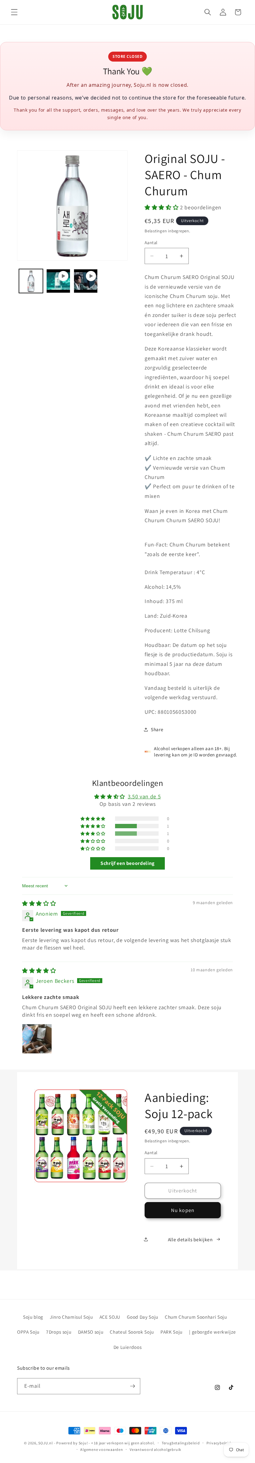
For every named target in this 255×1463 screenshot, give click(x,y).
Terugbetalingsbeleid (181, 1443)
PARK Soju (171, 1332)
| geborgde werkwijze (212, 1332)
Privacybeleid (218, 1443)
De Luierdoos (128, 1347)
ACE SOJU (110, 1317)
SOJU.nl (45, 1443)
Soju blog (33, 1317)
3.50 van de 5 (144, 796)
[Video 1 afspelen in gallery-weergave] (58, 281)
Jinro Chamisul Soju (71, 1317)
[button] (14, 12)
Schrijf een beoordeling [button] (127, 863)
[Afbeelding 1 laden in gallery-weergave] (31, 281)
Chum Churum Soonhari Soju (196, 1317)
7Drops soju (58, 1332)
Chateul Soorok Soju (132, 1332)
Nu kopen (182, 1210)
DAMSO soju (91, 1332)
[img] (39, 903)
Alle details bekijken (190, 1239)
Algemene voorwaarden (101, 1449)
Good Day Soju (142, 1317)
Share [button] (157, 729)
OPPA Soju (28, 1332)
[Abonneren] (132, 1386)
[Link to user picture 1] (37, 1039)
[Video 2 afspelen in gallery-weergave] (86, 281)
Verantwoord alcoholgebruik (155, 1449)
